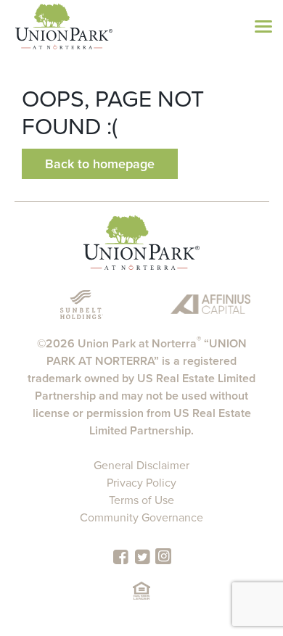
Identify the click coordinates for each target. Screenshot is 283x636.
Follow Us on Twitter (142, 557)
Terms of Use (141, 500)
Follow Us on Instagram (163, 556)
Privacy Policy (141, 483)
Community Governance (141, 518)
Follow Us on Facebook (120, 557)
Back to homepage (100, 164)
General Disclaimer (141, 465)
